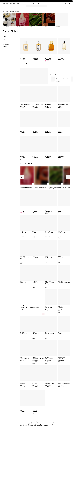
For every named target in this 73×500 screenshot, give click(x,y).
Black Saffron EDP (48, 257)
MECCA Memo (12, 3)
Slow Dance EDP (22, 383)
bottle (48, 420)
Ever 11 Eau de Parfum (23, 282)
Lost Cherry (60, 333)
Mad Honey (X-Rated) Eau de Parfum (50, 283)
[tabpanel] (36, 226)
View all (48, 414)
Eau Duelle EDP (35, 257)
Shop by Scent (12, 11)
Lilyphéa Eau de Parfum (24, 408)
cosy (25, 423)
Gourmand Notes (58, 26)
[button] (67, 36)
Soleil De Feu (34, 383)
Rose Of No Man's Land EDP (50, 333)
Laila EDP (34, 232)
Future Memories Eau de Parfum (25, 358)
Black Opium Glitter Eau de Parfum (24, 258)
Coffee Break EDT (23, 232)
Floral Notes (18, 26)
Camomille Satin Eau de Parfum (25, 129)
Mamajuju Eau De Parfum (49, 383)
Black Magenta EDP (23, 333)
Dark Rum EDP (34, 282)
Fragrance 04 (60, 257)
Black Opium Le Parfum (36, 408)
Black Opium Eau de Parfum (50, 207)
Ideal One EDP (60, 129)
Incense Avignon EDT (49, 232)
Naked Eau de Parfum (49, 358)
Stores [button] (18, 3)
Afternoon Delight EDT (36, 129)
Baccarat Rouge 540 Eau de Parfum (62, 78)
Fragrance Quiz (6, 26)
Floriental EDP (60, 358)
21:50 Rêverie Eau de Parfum (63, 104)
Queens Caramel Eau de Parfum (38, 358)
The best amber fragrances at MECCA (30, 307)
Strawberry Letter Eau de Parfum (64, 383)
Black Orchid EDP (35, 333)
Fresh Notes (31, 26)
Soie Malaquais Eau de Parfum (37, 104)
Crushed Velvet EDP (61, 307)
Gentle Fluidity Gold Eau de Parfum (50, 130)
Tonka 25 (34, 207)
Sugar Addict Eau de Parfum (24, 104)
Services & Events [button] (5, 3)
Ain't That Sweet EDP (62, 232)
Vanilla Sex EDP (61, 207)
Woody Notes (44, 26)
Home (3, 11)
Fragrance (7, 11)
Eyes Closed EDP (48, 104)
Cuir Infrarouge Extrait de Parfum (64, 282)
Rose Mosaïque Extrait (49, 307)
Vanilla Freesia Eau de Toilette (25, 207)
